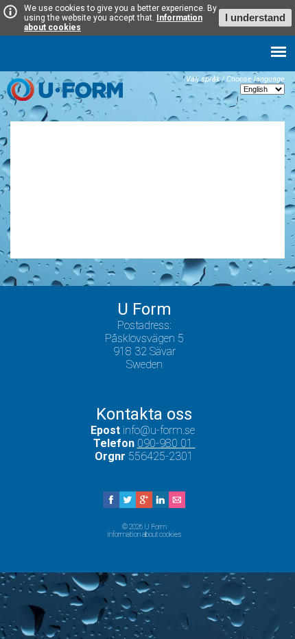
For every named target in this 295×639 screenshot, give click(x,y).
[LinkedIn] (160, 504)
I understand (255, 17)
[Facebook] (111, 504)
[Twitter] (127, 504)
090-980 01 (166, 443)
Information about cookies (144, 534)
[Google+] (144, 504)
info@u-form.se (160, 430)
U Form (65, 89)
